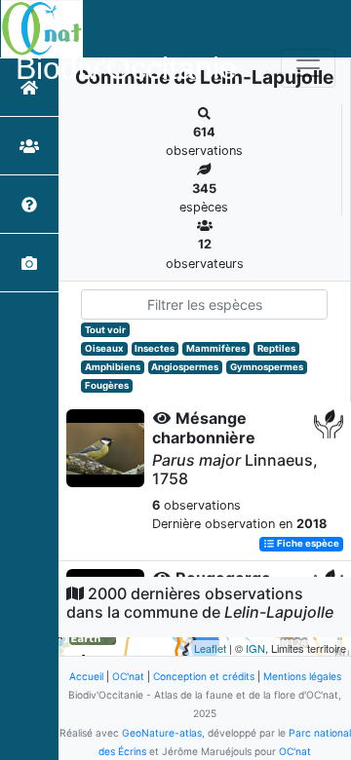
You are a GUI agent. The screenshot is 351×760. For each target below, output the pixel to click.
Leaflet (210, 648)
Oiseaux (104, 348)
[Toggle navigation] (308, 68)
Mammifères (216, 348)
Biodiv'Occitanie (126, 68)
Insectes (155, 348)
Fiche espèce (307, 544)
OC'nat (128, 676)
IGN (255, 648)
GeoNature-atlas (162, 733)
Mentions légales (302, 676)
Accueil (86, 676)
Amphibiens (112, 366)
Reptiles (276, 348)
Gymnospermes (266, 366)
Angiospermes (184, 366)
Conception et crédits (203, 676)
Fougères (107, 385)
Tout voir (105, 329)
